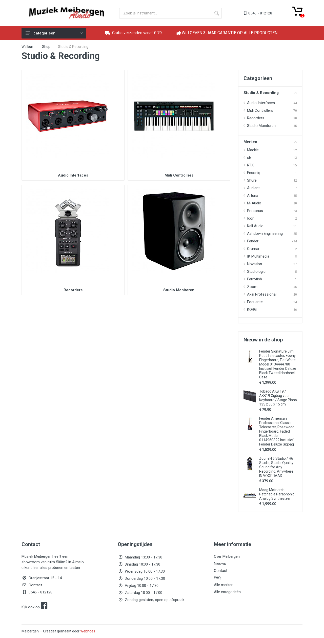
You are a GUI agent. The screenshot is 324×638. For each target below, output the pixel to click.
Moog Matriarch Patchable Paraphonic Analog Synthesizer (276, 494)
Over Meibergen (227, 556)
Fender (252, 241)
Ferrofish (254, 279)
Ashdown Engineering (265, 233)
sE (249, 157)
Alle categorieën (227, 592)
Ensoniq (253, 172)
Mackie (253, 150)
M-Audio (254, 203)
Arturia (252, 195)
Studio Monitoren (178, 290)
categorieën (44, 33)
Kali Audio (255, 226)
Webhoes (87, 631)
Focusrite (255, 302)
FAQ (217, 577)
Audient (253, 188)
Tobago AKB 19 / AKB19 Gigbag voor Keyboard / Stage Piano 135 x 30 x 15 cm (278, 397)
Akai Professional (261, 294)
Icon (250, 218)
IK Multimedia (258, 256)
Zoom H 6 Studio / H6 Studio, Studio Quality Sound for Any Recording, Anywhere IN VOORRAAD (276, 467)
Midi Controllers (179, 175)
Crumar (253, 248)
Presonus (255, 210)
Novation (254, 264)
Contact (35, 585)
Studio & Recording (261, 92)
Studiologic (256, 271)
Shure (252, 180)
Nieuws (220, 563)
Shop (46, 47)
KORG (252, 309)
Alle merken (223, 585)
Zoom (252, 286)
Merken (250, 142)
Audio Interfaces (73, 175)
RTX (250, 165)
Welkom (28, 47)
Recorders (73, 290)
